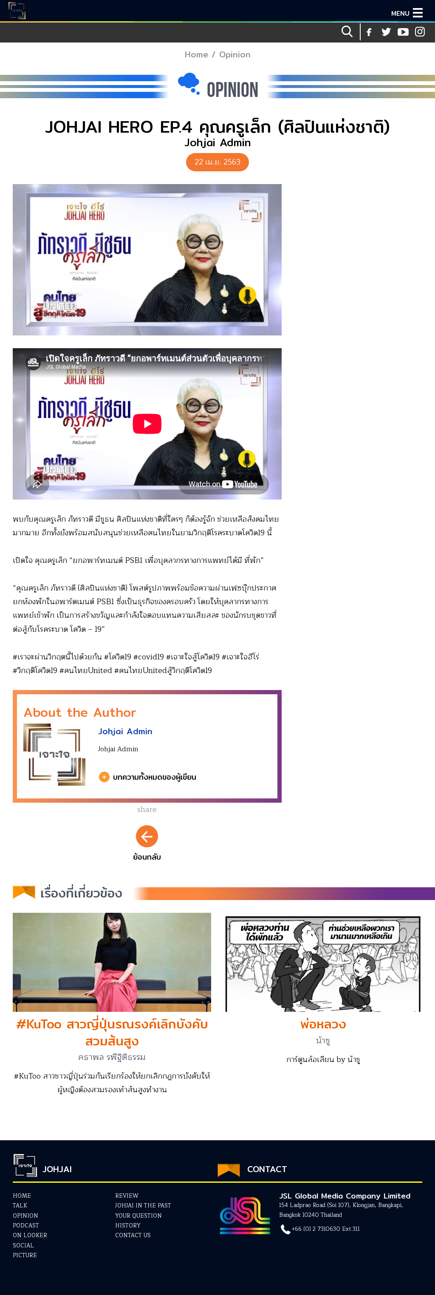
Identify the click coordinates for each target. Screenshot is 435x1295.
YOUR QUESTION (138, 1216)
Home (196, 54)
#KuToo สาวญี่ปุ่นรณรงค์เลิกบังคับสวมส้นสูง (112, 1032)
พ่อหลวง (323, 1024)
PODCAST (26, 1225)
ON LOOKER (30, 1235)
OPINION (25, 1216)
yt (386, 31)
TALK (20, 1205)
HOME (22, 1196)
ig (403, 31)
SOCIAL (23, 1245)
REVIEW (126, 1196)
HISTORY (128, 1225)
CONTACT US (133, 1235)
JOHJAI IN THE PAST (143, 1205)
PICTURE (25, 1255)
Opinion (235, 54)
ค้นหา (348, 31)
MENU (400, 13)
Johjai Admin (125, 731)
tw (420, 31)
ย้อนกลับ (147, 857)
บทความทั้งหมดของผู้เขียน (154, 777)
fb (369, 31)
